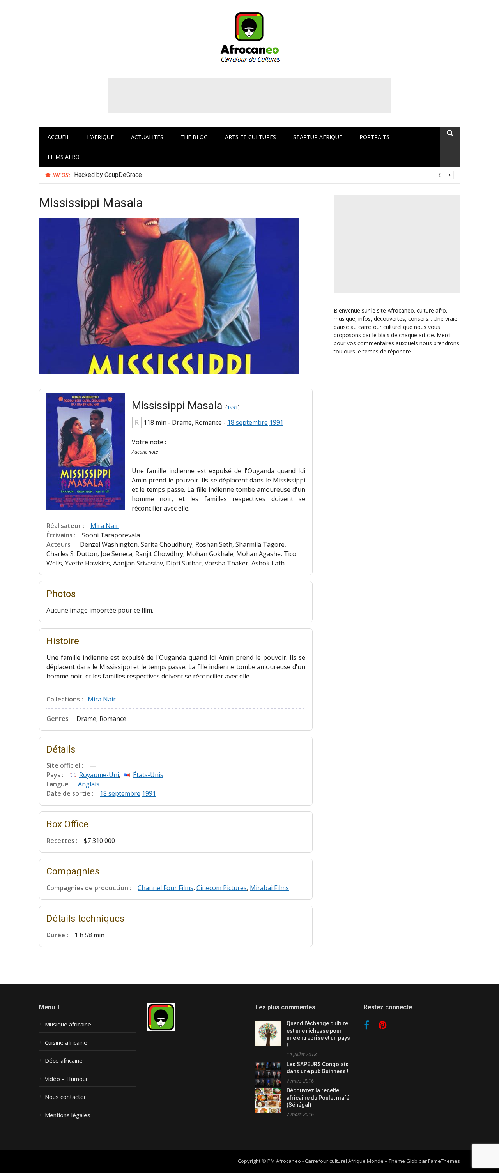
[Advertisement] (249, 95)
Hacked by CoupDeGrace (108, 174)
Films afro (64, 157)
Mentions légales (67, 1115)
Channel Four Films (165, 887)
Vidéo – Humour (66, 1079)
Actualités (147, 137)
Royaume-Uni (99, 774)
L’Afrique (100, 137)
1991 (232, 407)
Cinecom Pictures (221, 887)
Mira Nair (104, 525)
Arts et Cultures (250, 137)
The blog (194, 137)
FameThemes (444, 1160)
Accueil (59, 137)
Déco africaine (64, 1060)
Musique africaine (68, 1024)
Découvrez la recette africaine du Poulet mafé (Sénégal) (318, 1097)
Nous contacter (65, 1097)
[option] (264, 175)
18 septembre (247, 422)
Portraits (374, 137)
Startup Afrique (317, 137)
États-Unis (148, 774)
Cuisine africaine (66, 1042)
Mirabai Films (269, 887)
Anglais (88, 784)
